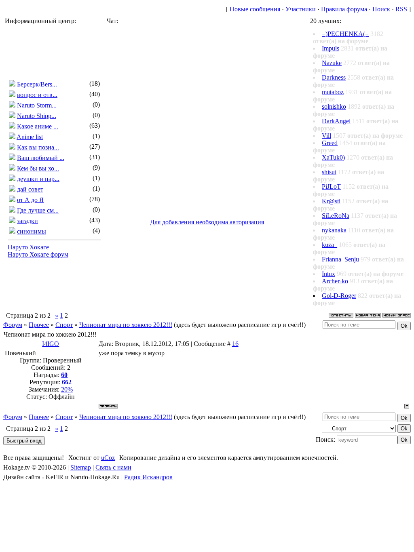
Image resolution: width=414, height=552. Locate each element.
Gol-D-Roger (339, 295)
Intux (328, 273)
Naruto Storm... (37, 105)
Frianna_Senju (340, 259)
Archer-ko (335, 281)
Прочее (39, 324)
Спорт (64, 324)
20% (67, 389)
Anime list (30, 136)
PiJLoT (331, 186)
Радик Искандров (148, 477)
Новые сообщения (255, 9)
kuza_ (329, 244)
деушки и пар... (38, 178)
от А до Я (30, 199)
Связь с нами (113, 467)
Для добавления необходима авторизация (207, 222)
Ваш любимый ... (40, 157)
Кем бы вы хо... (38, 168)
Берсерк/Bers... (37, 84)
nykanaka (334, 230)
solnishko (334, 106)
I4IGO (50, 343)
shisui (329, 172)
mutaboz (333, 91)
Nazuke (332, 62)
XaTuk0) (333, 157)
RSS (401, 9)
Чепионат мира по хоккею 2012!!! (125, 324)
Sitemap (80, 467)
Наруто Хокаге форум (38, 254)
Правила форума (344, 9)
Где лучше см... (38, 210)
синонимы (31, 231)
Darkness (334, 77)
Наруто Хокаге (28, 247)
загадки (27, 220)
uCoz (108, 457)
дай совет (30, 189)
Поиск (381, 9)
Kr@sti (331, 201)
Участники (300, 9)
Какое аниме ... (37, 126)
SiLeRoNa (335, 215)
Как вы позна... (38, 147)
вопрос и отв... (37, 94)
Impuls (330, 48)
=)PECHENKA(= (345, 33)
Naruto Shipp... (36, 115)
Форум (12, 324)
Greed (330, 142)
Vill (326, 135)
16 (235, 343)
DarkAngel (336, 121)
